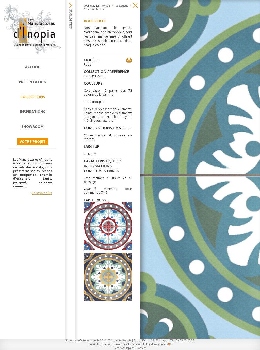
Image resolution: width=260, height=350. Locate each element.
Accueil (32, 66)
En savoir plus (42, 193)
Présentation (32, 81)
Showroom (33, 126)
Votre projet (33, 141)
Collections (32, 96)
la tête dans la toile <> (157, 344)
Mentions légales (124, 348)
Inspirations (32, 111)
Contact (141, 348)
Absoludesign (112, 344)
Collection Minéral (94, 9)
